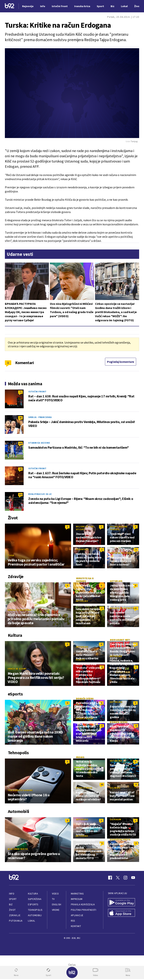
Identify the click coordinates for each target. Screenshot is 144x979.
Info (11, 893)
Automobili (35, 915)
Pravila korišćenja (83, 904)
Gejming (115, 787)
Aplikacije (77, 915)
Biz (11, 904)
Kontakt (76, 926)
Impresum (76, 899)
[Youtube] (133, 878)
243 (20, 443)
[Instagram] (125, 878)
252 (20, 494)
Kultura (33, 893)
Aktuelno (116, 581)
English (56, 904)
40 (20, 417)
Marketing (77, 893)
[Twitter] (118, 878)
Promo (80, 757)
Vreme (56, 909)
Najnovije (28, 6)
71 (20, 392)
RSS (73, 920)
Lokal (31, 920)
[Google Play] (121, 902)
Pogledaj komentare (120, 362)
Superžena (34, 899)
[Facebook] (110, 878)
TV (53, 899)
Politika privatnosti (83, 909)
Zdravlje (14, 915)
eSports (33, 904)
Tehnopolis (35, 909)
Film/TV (80, 659)
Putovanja (15, 920)
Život (12, 909)
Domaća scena (85, 698)
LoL (10, 727)
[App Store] (121, 913)
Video (55, 893)
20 (20, 469)
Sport (13, 899)
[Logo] (9, 6)
